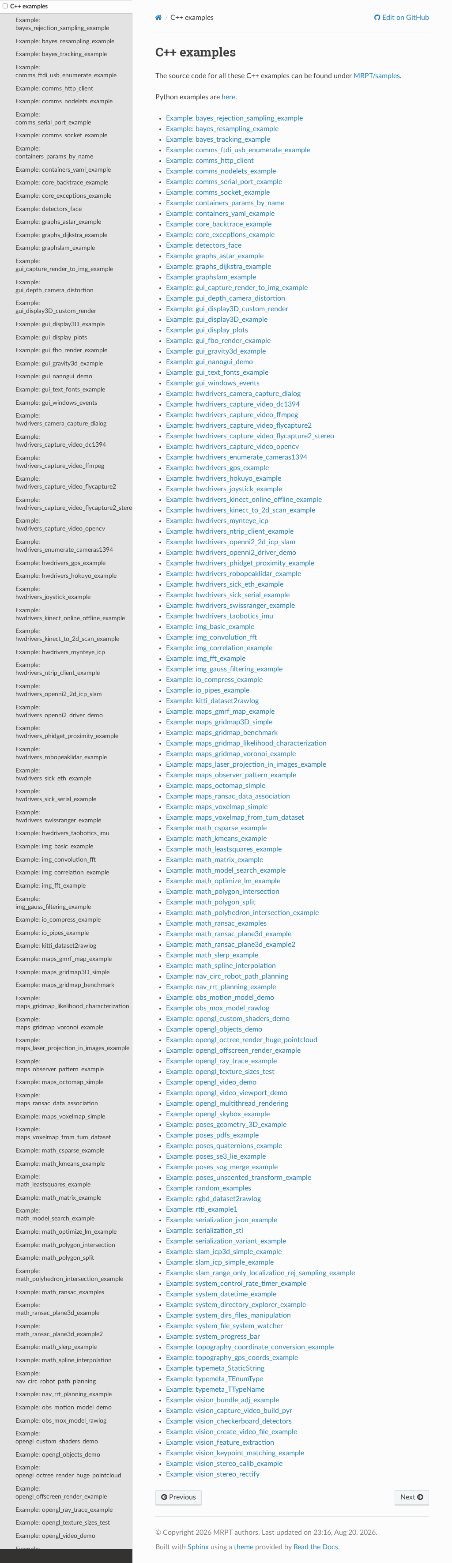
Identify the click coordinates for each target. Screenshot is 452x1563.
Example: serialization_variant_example (226, 1241)
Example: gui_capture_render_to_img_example (64, 265)
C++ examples (29, 6)
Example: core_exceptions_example (63, 195)
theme (243, 1547)
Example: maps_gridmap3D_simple (62, 972)
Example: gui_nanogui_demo (53, 376)
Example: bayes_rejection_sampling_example (62, 24)
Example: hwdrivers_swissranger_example (58, 816)
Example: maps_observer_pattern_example (59, 1065)
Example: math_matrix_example (58, 1197)
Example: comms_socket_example (61, 135)
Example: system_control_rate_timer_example (236, 1283)
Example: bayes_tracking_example (61, 54)
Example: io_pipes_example (52, 933)
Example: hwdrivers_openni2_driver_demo (59, 711)
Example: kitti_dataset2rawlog (55, 945)
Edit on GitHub (404, 17)
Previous (181, 1497)
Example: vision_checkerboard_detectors (229, 1421)
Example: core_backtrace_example (61, 182)
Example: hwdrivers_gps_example (60, 563)
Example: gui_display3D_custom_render (55, 307)
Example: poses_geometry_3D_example (226, 1124)
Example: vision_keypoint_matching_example (235, 1453)
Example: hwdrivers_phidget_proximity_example (66, 732)
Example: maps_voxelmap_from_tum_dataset (63, 1133)
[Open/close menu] (5, 7)
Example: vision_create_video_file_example (231, 1431)
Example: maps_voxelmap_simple (60, 1116)
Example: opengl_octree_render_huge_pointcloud (68, 1471)
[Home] (158, 17)
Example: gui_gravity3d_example (59, 363)
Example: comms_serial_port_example (53, 118)
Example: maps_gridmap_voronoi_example (59, 1023)
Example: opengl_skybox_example (218, 1114)
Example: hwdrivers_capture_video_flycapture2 (65, 482)
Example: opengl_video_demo (55, 1536)
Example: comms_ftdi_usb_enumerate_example (66, 71)
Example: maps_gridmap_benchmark (64, 985)
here (228, 97)
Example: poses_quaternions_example (224, 1145)
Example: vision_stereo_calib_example (224, 1463)
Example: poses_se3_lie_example (216, 1156)
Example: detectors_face (48, 209)
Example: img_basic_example (54, 846)
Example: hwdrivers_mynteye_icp (60, 652)
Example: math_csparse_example (59, 1150)
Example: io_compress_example (58, 919)
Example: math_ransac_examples (59, 1292)
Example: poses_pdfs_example (212, 1135)
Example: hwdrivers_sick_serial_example (55, 795)
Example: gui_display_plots (51, 337)
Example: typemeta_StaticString (215, 1368)
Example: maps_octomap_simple (59, 1082)
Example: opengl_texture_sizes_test (62, 1522)
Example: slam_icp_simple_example (220, 1262)
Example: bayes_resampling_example (64, 41)
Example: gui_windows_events (56, 402)
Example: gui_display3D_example (60, 324)
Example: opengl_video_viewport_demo (226, 1092)
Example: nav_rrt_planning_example (63, 1394)
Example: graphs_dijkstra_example (61, 235)
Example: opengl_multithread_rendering (227, 1103)
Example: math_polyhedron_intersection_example (69, 1275)
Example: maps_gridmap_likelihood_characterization (72, 1002)
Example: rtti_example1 (201, 1209)
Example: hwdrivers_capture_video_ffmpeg (59, 462)
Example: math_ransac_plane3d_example (57, 1309)
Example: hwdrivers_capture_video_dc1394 (60, 440)
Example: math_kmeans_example (60, 1163)
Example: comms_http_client (54, 88)
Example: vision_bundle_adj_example (222, 1400)
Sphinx (198, 1547)
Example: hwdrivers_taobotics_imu (62, 833)
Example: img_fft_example (50, 885)
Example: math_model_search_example (54, 1214)
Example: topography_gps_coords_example (232, 1357)
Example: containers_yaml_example (63, 169)
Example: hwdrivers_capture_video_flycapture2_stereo (73, 504)
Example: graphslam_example (55, 248)
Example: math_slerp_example (56, 1347)
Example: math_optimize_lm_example (66, 1231)
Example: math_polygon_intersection (65, 1245)
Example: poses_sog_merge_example (222, 1167)
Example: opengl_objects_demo (57, 1454)
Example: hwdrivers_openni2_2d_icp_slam (58, 690)
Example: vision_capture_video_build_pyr (229, 1410)
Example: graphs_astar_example (58, 221)
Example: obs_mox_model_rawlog (60, 1420)
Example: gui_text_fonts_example (60, 389)
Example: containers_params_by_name (54, 152)
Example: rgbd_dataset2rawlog (213, 1198)
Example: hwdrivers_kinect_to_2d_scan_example (67, 635)
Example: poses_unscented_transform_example (238, 1177)
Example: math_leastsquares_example (52, 1180)
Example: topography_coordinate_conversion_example (250, 1347)
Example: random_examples (208, 1188)
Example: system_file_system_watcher (224, 1325)
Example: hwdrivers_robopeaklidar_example (61, 753)
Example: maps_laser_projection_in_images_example (72, 1044)
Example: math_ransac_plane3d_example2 (59, 1330)
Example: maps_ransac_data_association (56, 1099)
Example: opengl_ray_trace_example (64, 1510)
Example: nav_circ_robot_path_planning (55, 1377)
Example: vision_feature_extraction (220, 1442)
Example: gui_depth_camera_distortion (54, 286)
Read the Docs (316, 1547)
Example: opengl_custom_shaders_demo (56, 1437)
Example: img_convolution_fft (55, 859)
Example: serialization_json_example (221, 1220)
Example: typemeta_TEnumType (214, 1378)
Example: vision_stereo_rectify (213, 1474)
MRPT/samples (377, 75)
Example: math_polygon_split (54, 1257)
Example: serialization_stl (204, 1230)
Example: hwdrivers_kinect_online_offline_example (70, 614)
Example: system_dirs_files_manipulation (228, 1315)
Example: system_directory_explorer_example (236, 1304)
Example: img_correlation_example (62, 872)
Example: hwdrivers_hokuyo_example (66, 575)
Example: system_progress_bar (213, 1336)
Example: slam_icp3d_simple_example (224, 1251)
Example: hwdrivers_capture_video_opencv (60, 524)
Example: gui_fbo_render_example (61, 350)
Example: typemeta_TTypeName (215, 1389)
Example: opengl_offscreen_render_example (61, 1492)
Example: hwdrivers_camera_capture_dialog (60, 419)
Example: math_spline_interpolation (63, 1360)
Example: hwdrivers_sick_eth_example (53, 774)
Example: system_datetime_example (221, 1294)
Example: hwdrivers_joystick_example (52, 593)
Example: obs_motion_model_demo (63, 1407)
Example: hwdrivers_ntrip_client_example (57, 669)
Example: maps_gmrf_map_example (63, 959)
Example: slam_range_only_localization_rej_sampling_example (260, 1273)
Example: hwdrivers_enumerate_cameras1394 (64, 546)
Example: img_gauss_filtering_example (53, 903)
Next (408, 1497)
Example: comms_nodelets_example (64, 101)
